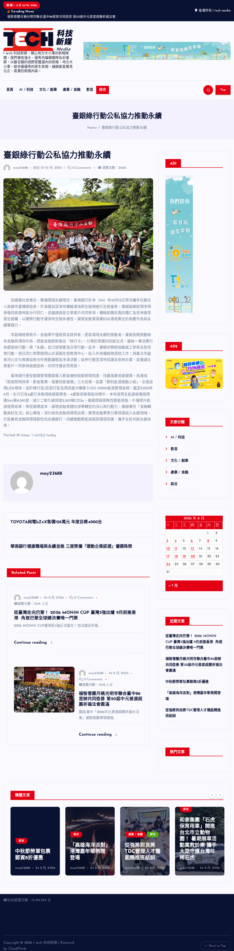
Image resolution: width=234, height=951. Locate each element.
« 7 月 (173, 586)
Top (223, 90)
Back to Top (217, 945)
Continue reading (31, 643)
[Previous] (212, 794)
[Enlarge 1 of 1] (217, 377)
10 (168, 548)
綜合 (102, 90)
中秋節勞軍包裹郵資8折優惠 (187, 682)
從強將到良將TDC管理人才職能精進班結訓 (142, 852)
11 (176, 548)
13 (192, 548)
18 (176, 556)
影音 (89, 90)
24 (168, 564)
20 (193, 556)
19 (184, 556)
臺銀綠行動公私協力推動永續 (124, 128)
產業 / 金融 (71, 90)
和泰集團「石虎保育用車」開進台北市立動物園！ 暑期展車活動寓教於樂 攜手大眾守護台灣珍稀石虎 (198, 839)
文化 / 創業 (48, 90)
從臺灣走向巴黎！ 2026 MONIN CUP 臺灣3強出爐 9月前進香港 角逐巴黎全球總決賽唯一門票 (193, 642)
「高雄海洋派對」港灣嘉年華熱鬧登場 (89, 852)
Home (92, 128)
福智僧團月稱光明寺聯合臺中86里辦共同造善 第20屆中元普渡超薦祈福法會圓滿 (194, 664)
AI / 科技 (26, 90)
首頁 (9, 90)
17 (167, 556)
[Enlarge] (187, 181)
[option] (35, 841)
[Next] (220, 794)
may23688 (20, 168)
